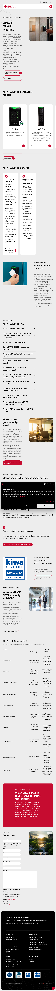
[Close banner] (53, 484)
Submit (6, 903)
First (4, 848)
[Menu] (50, 6)
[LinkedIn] (7, 952)
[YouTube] (9, 952)
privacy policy (21, 496)
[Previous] (48, 101)
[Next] (52, 101)
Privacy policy (10, 966)
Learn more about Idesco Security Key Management (17, 544)
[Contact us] (53, 988)
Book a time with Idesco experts (25, 820)
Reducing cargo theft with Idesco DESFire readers (9, 250)
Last (4, 852)
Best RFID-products (11, 959)
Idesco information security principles (43, 577)
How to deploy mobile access (14, 961)
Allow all (46, 505)
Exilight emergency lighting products (15, 964)
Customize (27, 505)
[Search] (40, 2)
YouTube (31, 961)
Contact (45, 2)
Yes (5, 891)
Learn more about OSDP (10, 631)
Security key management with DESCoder (12, 462)
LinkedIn (31, 959)
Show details (49, 501)
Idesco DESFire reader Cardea (12, 79)
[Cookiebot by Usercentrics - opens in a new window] (45, 484)
